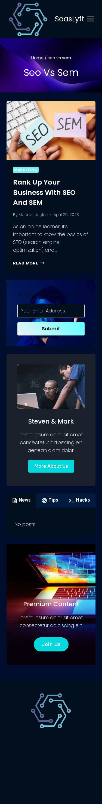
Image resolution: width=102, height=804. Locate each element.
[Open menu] (90, 19)
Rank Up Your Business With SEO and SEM (44, 192)
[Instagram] (63, 796)
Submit (51, 328)
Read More (28, 263)
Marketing (26, 169)
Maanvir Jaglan (33, 214)
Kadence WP (54, 782)
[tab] (21, 500)
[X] (51, 796)
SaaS (17, 742)
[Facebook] (39, 796)
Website (80, 742)
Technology (47, 742)
